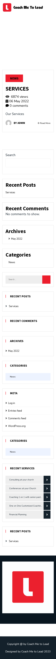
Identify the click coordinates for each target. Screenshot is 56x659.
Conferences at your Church (22, 488)
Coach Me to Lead (38, 644)
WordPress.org (17, 426)
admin (21, 123)
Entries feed (15, 410)
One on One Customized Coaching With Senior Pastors (29, 505)
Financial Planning (17, 514)
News (14, 78)
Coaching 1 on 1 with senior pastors (26, 497)
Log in (11, 403)
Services (17, 88)
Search (11, 155)
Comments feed (17, 418)
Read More (45, 123)
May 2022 (16, 239)
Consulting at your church (21, 479)
